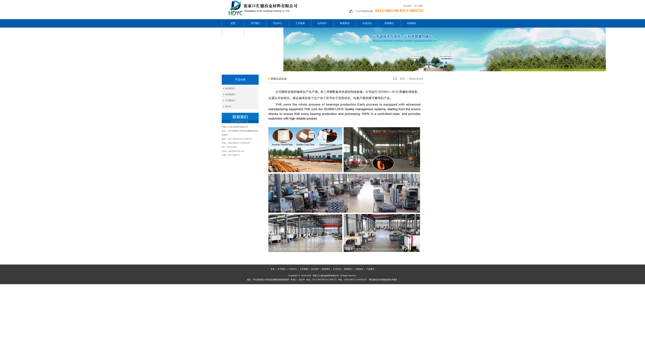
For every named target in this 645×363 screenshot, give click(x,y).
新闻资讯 (344, 23)
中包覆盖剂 (230, 100)
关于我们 (255, 23)
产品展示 (233, 31)
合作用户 (322, 23)
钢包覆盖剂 (230, 94)
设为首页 (407, 6)
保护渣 (228, 106)
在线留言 (411, 23)
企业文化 (367, 23)
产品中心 (277, 23)
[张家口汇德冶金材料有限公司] (262, 1)
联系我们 (389, 23)
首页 (233, 23)
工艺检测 (300, 23)
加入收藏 (418, 6)
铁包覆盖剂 (230, 88)
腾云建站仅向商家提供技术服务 (383, 279)
